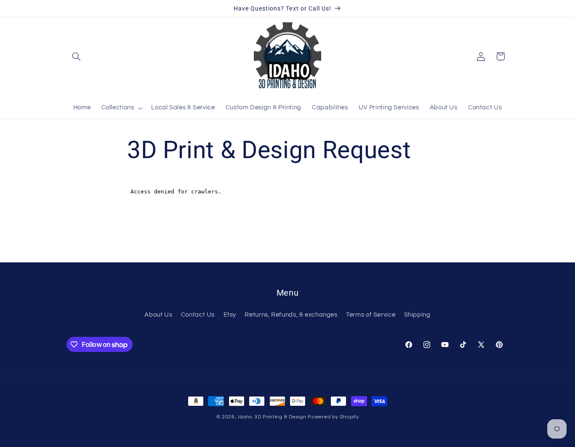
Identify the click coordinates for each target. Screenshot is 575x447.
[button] (76, 56)
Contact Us (198, 315)
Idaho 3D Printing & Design (272, 417)
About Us (158, 315)
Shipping (417, 315)
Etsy (230, 315)
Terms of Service (370, 315)
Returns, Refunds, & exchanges (291, 315)
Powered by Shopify (333, 417)
